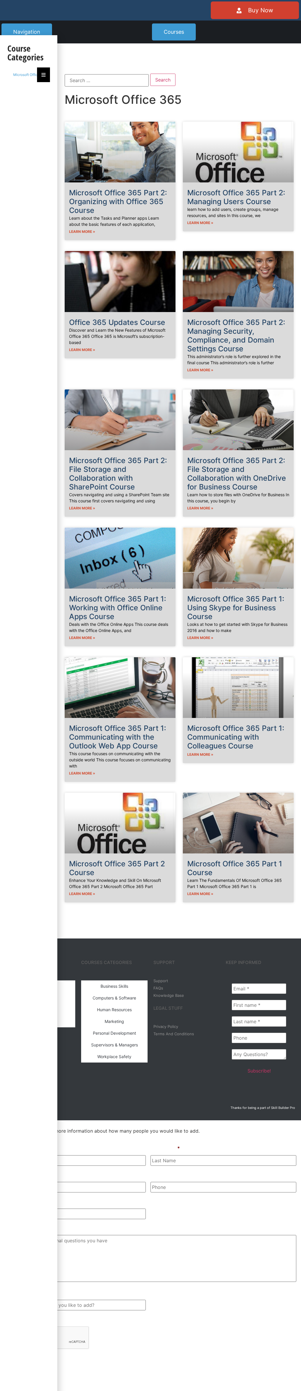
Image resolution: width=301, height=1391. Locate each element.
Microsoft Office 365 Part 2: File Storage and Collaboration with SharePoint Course (118, 473)
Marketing (114, 1021)
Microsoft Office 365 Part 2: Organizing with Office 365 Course (118, 201)
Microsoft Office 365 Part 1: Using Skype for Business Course (235, 607)
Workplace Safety (114, 1056)
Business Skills (114, 986)
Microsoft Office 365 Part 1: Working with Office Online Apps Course (117, 607)
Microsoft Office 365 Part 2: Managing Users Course (236, 197)
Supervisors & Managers (114, 1044)
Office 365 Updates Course (117, 322)
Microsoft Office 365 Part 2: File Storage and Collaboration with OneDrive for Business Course (236, 473)
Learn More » (82, 231)
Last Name (165, 1148)
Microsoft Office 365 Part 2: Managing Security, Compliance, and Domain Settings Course (236, 335)
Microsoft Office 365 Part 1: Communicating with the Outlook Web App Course (117, 737)
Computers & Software (114, 997)
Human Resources (114, 1009)
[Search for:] (107, 80)
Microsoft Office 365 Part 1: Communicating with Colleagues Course (235, 737)
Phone (157, 1175)
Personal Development (114, 1033)
